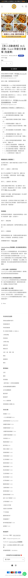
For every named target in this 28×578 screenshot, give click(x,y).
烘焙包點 (5, 338)
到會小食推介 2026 (8, 449)
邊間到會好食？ (7, 515)
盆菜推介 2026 (6, 526)
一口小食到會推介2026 (9, 417)
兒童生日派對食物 (7, 508)
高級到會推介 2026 (8, 466)
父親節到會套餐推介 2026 (9, 431)
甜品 (4, 355)
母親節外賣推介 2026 (8, 424)
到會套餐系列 (6, 324)
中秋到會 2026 (6, 438)
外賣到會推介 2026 (8, 456)
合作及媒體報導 (7, 390)
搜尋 (4, 376)
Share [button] (4, 303)
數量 (2, 60)
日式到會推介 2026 (8, 473)
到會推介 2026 (6, 414)
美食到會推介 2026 (8, 463)
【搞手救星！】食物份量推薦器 (11, 383)
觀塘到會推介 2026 (8, 484)
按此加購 (14, 240)
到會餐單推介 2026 (8, 452)
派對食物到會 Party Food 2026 (10, 421)
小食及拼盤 (6, 334)
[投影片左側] (10, 41)
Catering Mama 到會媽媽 (15, 542)
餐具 (4, 362)
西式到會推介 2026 (8, 470)
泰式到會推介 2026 (8, 477)
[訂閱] (23, 559)
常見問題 (5, 379)
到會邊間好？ (6, 519)
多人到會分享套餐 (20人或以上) (11, 331)
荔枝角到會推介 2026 (8, 494)
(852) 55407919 (16, 535)
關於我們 (5, 393)
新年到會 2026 (6, 445)
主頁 (4, 372)
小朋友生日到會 (7, 505)
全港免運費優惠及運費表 (9, 386)
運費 (6, 57)
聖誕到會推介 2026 (8, 442)
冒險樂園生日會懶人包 (8, 404)
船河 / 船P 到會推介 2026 (9, 498)
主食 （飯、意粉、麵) (8, 352)
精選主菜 (5, 348)
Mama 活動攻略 (7, 400)
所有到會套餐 (6, 327)
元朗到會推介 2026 (8, 487)
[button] (2, 6)
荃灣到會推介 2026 (8, 491)
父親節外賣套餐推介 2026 (9, 435)
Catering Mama (11, 575)
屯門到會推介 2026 (8, 480)
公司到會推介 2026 (8, 501)
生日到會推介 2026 (8, 459)
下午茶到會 (6, 512)
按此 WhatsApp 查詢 (10, 190)
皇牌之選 (5, 345)
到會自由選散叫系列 (8, 320)
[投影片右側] (17, 41)
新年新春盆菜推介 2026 (9, 522)
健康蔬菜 (5, 359)
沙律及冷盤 (6, 341)
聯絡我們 (5, 397)
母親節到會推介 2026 (8, 428)
